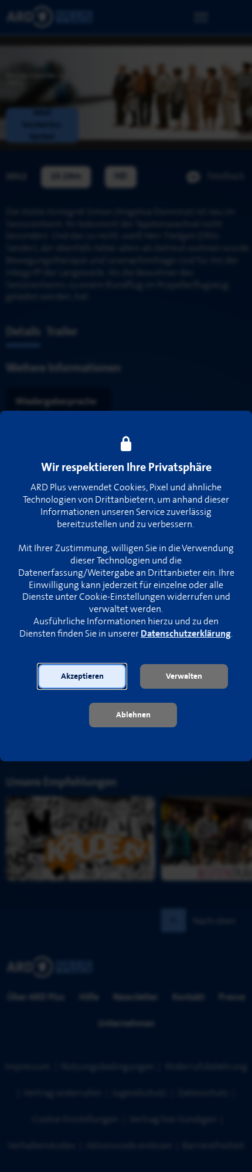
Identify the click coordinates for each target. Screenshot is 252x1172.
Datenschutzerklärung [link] (186, 634)
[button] (82, 676)
